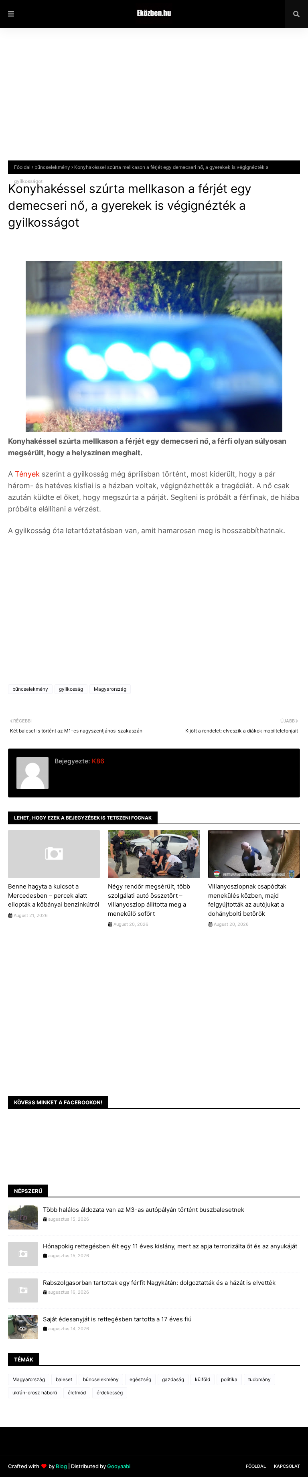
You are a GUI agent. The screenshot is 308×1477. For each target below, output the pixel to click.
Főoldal (22, 167)
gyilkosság (71, 689)
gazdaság (173, 1379)
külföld (202, 1379)
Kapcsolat (287, 1466)
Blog (61, 1466)
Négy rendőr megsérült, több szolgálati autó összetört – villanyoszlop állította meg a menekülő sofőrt (149, 900)
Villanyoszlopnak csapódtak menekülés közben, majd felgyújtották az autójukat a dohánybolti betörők (247, 900)
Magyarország (110, 689)
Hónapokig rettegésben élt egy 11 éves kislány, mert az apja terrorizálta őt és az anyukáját (170, 1246)
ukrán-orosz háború (34, 1393)
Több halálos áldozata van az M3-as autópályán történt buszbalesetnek (143, 1209)
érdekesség (110, 1393)
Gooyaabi (118, 1466)
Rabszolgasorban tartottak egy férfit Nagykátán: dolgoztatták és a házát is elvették (159, 1282)
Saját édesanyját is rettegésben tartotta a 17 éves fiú (117, 1319)
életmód (77, 1393)
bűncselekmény (52, 167)
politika (229, 1379)
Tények (28, 474)
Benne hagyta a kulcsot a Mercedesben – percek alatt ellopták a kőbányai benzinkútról (53, 895)
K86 (97, 761)
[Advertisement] (154, 100)
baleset (64, 1379)
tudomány (259, 1379)
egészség (140, 1379)
